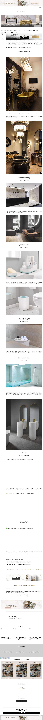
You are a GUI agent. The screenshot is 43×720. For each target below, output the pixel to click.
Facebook (16, 585)
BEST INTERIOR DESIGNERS (21, 652)
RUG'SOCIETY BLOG (35, 651)
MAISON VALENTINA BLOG (8, 651)
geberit (22, 591)
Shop (21, 691)
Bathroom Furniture (21, 684)
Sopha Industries (24, 358)
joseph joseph (26, 591)
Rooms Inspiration (22, 688)
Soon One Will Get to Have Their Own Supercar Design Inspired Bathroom (35, 638)
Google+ (28, 585)
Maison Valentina (24, 51)
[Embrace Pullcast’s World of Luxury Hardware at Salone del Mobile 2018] (21, 632)
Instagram (33, 585)
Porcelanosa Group (24, 178)
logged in (13, 618)
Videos (21, 687)
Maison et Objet (12, 588)
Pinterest (24, 585)
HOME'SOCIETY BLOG (8, 652)
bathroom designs (11, 591)
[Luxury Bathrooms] (21, 12)
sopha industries (15, 592)
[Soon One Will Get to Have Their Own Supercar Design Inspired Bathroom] (35, 632)
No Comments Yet (12, 612)
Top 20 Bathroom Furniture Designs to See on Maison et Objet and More (19, 561)
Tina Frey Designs (24, 319)
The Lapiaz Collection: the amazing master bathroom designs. (6, 638)
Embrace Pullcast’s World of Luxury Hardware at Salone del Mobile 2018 (20, 638)
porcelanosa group (9, 592)
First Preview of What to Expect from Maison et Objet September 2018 (18, 564)
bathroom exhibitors (17, 591)
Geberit (24, 453)
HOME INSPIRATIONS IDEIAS (35, 652)
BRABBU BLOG (21, 651)
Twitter (20, 585)
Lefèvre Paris (24, 522)
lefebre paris (31, 591)
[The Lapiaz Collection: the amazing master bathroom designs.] (7, 632)
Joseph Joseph (24, 245)
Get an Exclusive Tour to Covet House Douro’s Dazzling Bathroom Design (19, 562)
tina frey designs (21, 592)
